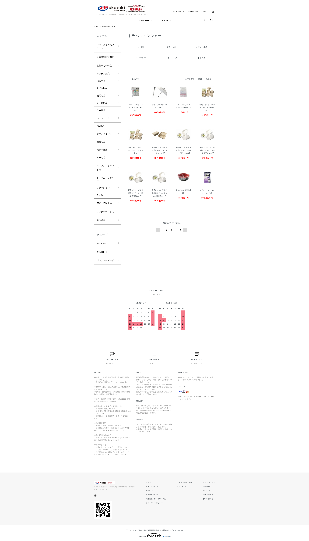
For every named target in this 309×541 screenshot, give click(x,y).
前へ (158, 230)
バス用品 (101, 80)
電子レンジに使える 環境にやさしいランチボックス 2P (159, 150)
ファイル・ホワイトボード (105, 167)
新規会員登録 (193, 11)
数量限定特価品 (104, 65)
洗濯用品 (101, 95)
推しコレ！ (102, 251)
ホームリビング (104, 133)
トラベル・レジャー (108, 26)
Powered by (142, 536)
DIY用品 (101, 126)
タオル (100, 194)
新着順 (208, 79)
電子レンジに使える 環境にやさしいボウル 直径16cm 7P (135, 193)
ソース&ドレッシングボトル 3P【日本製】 (135, 107)
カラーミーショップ (132, 530)
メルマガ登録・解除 (184, 482)
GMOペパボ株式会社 (162, 530)
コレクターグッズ (105, 211)
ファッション (103, 187)
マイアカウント (178, 11)
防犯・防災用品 (104, 202)
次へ (185, 230)
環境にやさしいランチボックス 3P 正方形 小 (207, 107)
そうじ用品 (102, 102)
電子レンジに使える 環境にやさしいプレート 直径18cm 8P (183, 150)
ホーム (96, 26)
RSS (178, 486)
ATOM (184, 486)
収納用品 (101, 110)
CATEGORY (144, 20)
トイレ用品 (102, 88)
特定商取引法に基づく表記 (156, 498)
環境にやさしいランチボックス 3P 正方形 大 (135, 150)
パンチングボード (105, 260)
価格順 (200, 79)
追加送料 (101, 220)
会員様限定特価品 (105, 56)
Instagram (101, 243)
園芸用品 (101, 141)
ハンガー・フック (105, 118)
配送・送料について (153, 486)
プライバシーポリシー (154, 502)
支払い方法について (153, 494)
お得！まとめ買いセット (105, 46)
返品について (151, 490)
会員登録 (206, 486)
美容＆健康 (102, 149)
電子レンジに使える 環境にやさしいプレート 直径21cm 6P (207, 150)
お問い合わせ (208, 498)
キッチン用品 (103, 73)
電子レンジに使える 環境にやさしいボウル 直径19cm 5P (159, 193)
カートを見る (208, 494)
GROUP (165, 20)
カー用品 (101, 157)
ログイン (205, 11)
